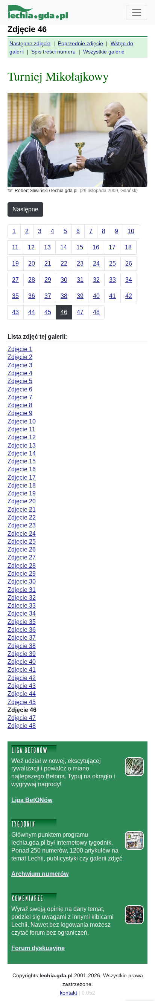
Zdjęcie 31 (22, 590)
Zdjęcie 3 (20, 365)
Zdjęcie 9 (20, 413)
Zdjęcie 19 (22, 493)
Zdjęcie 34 (22, 613)
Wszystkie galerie (104, 52)
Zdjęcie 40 (22, 662)
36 (31, 296)
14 (63, 247)
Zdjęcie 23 (22, 525)
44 (31, 312)
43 (15, 312)
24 (96, 263)
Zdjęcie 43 (22, 686)
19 (15, 263)
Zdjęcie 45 (22, 702)
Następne (25, 209)
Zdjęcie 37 (22, 637)
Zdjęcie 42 (22, 678)
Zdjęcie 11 (21, 429)
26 (128, 263)
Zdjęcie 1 (20, 349)
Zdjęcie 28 (22, 565)
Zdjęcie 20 (22, 501)
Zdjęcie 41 (22, 669)
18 (128, 247)
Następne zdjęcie (29, 43)
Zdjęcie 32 (22, 597)
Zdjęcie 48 (22, 726)
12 (31, 247)
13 (47, 247)
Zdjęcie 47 (22, 718)
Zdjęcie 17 (22, 477)
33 (112, 280)
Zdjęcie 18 (22, 485)
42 (128, 296)
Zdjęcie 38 (22, 646)
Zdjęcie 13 (22, 445)
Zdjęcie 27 (22, 557)
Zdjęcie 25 (22, 541)
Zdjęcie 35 (22, 622)
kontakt (68, 993)
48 (96, 312)
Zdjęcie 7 (20, 397)
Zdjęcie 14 (22, 453)
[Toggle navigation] (136, 12)
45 (47, 312)
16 (96, 247)
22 (64, 263)
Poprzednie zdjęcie (80, 43)
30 (64, 280)
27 (15, 280)
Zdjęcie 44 (22, 694)
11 (15, 247)
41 (112, 296)
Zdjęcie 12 (22, 437)
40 (96, 296)
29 (47, 280)
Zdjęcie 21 (22, 509)
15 (79, 247)
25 (112, 263)
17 (112, 247)
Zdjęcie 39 (22, 654)
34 (128, 280)
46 (64, 312)
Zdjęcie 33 (22, 605)
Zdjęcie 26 (22, 549)
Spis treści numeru (53, 52)
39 (80, 296)
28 (31, 280)
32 (96, 280)
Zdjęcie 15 (22, 461)
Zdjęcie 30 (22, 581)
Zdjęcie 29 (22, 573)
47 (80, 312)
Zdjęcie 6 (20, 389)
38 (64, 296)
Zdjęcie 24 (22, 533)
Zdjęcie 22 (22, 517)
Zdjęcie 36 (22, 630)
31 (80, 280)
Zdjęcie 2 (20, 357)
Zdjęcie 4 (20, 373)
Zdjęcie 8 (20, 405)
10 (131, 231)
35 (15, 296)
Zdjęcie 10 (22, 421)
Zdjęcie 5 (20, 381)
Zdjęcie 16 (22, 469)
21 (47, 263)
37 (47, 296)
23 (80, 263)
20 (31, 263)
